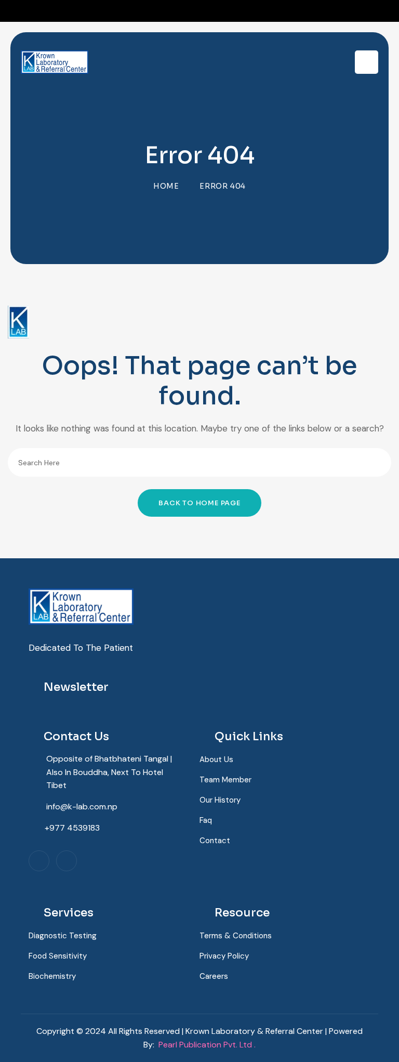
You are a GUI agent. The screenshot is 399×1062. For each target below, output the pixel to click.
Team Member (225, 780)
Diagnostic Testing (63, 935)
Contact (215, 840)
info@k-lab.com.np (81, 806)
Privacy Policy (224, 956)
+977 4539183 (72, 827)
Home (166, 186)
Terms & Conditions (236, 935)
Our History (220, 800)
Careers (214, 976)
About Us (216, 759)
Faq (206, 820)
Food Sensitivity (58, 956)
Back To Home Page (199, 503)
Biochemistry (52, 976)
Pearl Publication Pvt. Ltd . (207, 1044)
